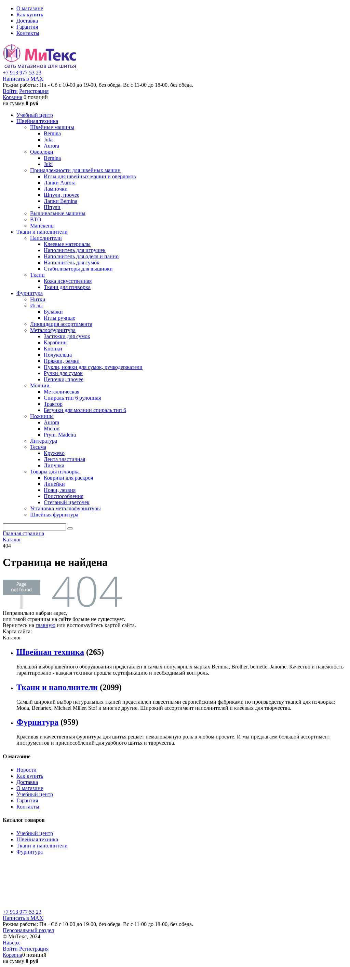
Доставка (27, 21)
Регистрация (34, 91)
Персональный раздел (28, 930)
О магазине (29, 8)
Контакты (27, 33)
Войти (10, 91)
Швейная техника (50, 652)
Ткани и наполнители (57, 687)
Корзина (12, 97)
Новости (26, 770)
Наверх (11, 942)
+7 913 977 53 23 (22, 72)
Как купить (29, 14)
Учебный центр (34, 794)
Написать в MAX (23, 79)
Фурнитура (37, 722)
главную (45, 625)
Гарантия (27, 27)
